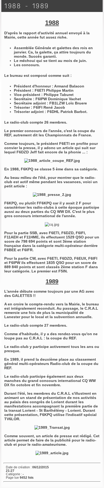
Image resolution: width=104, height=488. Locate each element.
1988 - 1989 (27, 6)
